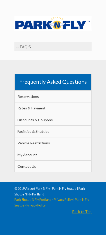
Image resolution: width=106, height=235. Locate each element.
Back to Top (82, 211)
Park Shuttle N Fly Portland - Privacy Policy (43, 200)
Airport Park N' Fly (53, 21)
